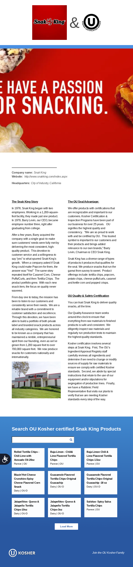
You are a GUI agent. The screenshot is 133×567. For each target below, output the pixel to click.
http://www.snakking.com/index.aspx (45, 176)
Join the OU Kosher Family (108, 552)
